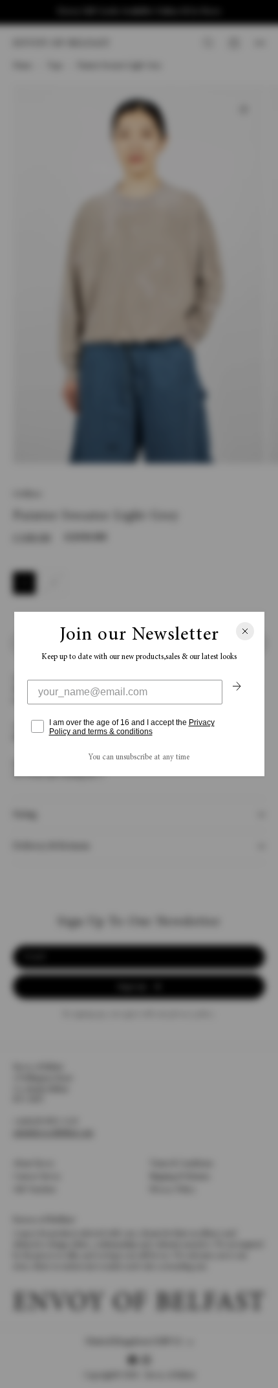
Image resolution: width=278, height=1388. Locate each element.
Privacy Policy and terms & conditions (132, 727)
